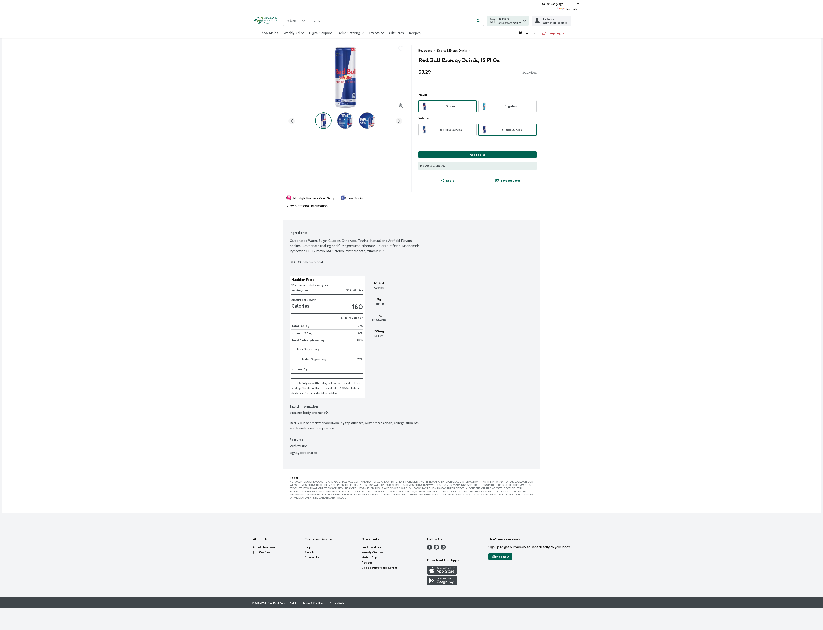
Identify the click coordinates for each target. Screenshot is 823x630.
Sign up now (500, 556)
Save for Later (510, 181)
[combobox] (295, 21)
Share (450, 181)
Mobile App (369, 557)
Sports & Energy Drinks (452, 50)
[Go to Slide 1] (323, 120)
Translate (571, 9)
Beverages (425, 50)
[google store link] (442, 584)
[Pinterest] (436, 548)
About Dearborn (264, 547)
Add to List (477, 155)
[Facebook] (429, 548)
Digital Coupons (320, 33)
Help (308, 547)
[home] (266, 21)
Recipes (415, 33)
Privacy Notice (338, 603)
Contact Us (312, 557)
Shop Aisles (269, 33)
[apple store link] (442, 573)
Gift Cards (396, 33)
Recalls (310, 552)
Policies (294, 603)
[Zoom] (401, 105)
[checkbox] (400, 48)
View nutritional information (307, 206)
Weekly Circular (372, 552)
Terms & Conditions (314, 603)
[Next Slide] (399, 120)
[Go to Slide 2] (345, 120)
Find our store (371, 547)
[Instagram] (443, 548)
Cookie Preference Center (379, 568)
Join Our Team (262, 552)
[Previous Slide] (291, 120)
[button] (524, 19)
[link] (528, 33)
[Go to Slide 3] (367, 120)
